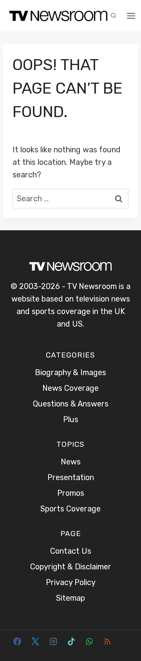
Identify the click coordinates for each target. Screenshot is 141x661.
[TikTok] (71, 641)
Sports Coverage (70, 508)
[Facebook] (17, 641)
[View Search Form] (113, 16)
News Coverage (70, 388)
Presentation (70, 477)
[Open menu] (131, 16)
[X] (35, 641)
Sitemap (70, 598)
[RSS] (107, 641)
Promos (70, 493)
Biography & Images (70, 372)
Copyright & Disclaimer (70, 566)
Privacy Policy (71, 582)
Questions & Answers (70, 403)
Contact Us (70, 551)
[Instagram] (53, 641)
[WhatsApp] (89, 641)
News (71, 461)
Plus (70, 419)
